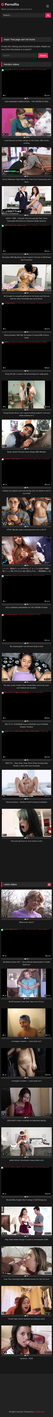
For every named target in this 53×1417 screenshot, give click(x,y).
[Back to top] (45, 1409)
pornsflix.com (39, 1412)
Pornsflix (11, 4)
